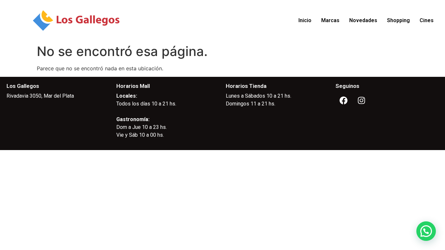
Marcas (330, 20)
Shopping (398, 20)
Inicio (304, 20)
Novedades (363, 20)
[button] (426, 231)
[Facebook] (344, 100)
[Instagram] (361, 100)
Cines (427, 20)
